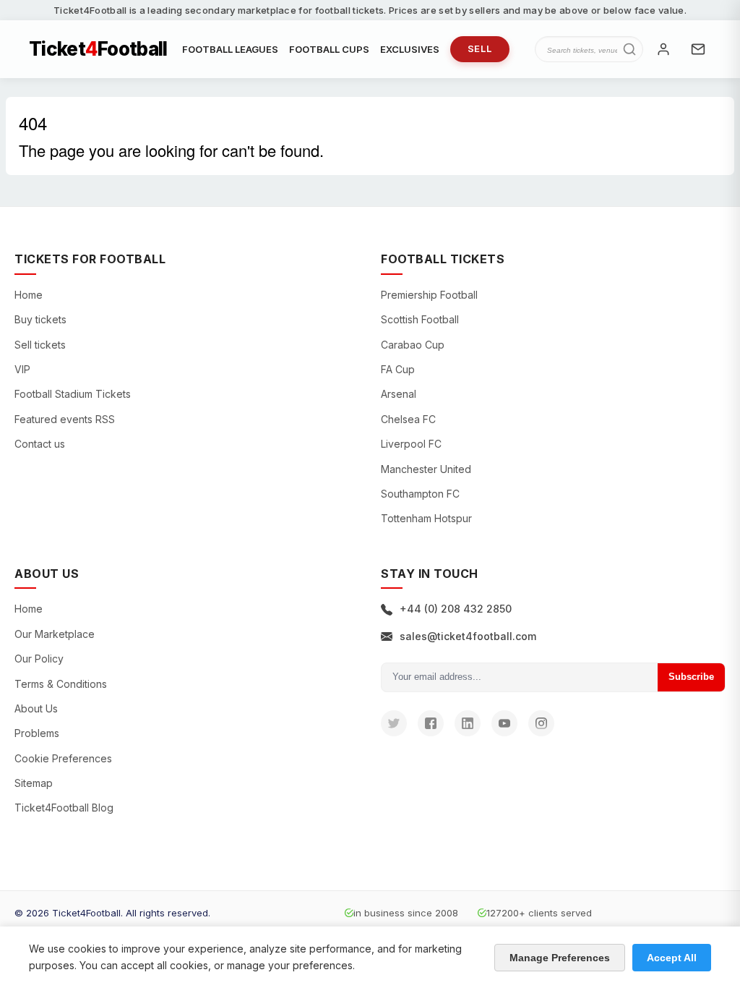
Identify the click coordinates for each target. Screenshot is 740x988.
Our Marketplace (54, 634)
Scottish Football (420, 319)
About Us (36, 708)
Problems (36, 733)
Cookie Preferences (63, 758)
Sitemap (33, 783)
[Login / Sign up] (663, 49)
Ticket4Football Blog (63, 807)
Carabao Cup (412, 344)
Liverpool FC (411, 444)
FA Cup (398, 369)
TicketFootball (98, 49)
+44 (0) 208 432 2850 (456, 608)
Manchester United (426, 469)
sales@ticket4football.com (468, 636)
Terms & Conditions (60, 684)
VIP (22, 369)
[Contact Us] (698, 49)
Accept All (672, 957)
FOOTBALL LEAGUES (230, 49)
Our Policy (39, 658)
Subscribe (691, 676)
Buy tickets (40, 319)
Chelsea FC (408, 419)
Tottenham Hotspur (426, 518)
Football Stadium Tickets (72, 394)
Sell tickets (40, 344)
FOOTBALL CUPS (329, 49)
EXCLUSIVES (409, 49)
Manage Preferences (559, 957)
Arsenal (398, 394)
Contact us (39, 444)
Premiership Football (429, 295)
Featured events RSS (64, 419)
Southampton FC (420, 493)
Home (28, 295)
